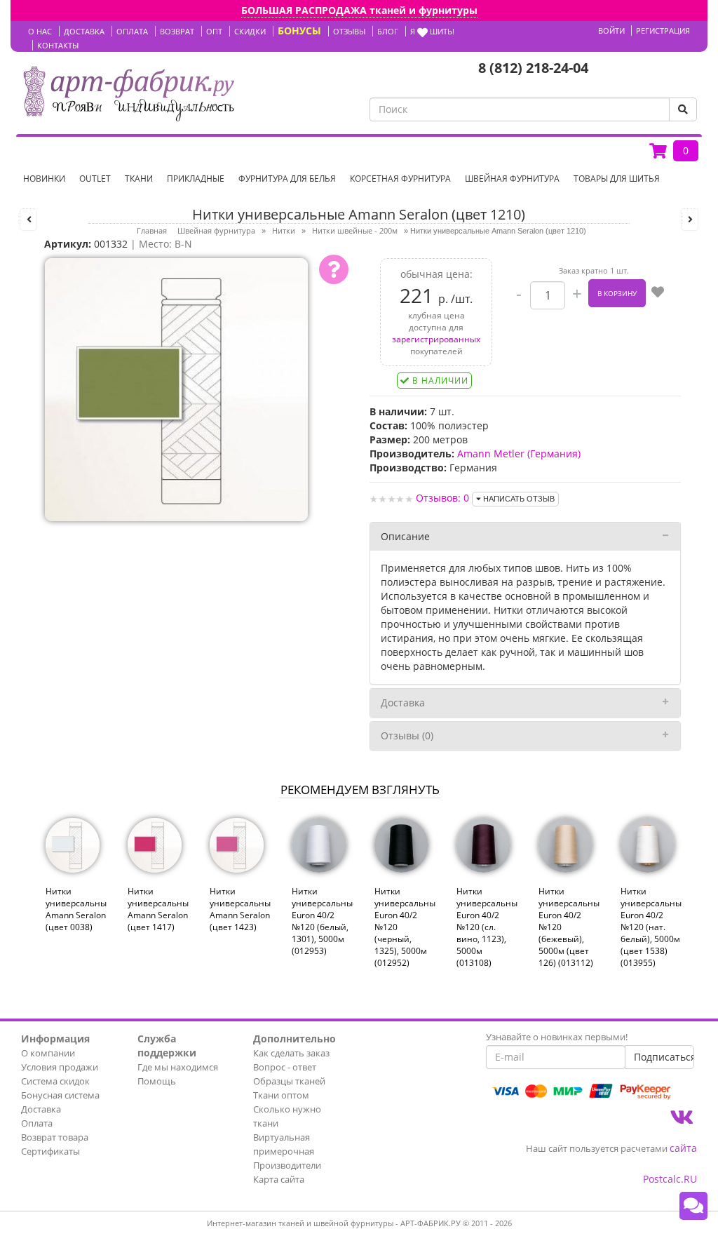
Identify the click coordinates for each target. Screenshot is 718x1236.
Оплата (37, 1123)
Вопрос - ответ (284, 1067)
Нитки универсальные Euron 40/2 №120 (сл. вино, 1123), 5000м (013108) (486, 927)
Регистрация (663, 30)
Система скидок (55, 1081)
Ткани (139, 178)
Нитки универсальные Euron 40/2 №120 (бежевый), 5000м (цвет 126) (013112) (569, 927)
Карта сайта (278, 1179)
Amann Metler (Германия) (519, 453)
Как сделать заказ (291, 1053)
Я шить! (432, 31)
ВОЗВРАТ (177, 31)
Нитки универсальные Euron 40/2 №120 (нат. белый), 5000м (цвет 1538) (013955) (651, 927)
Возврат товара (54, 1137)
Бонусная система (60, 1095)
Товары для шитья (617, 178)
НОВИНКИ (44, 178)
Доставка (403, 702)
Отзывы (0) (407, 735)
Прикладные (195, 178)
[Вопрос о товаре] (333, 269)
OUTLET (95, 178)
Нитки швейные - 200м (355, 230)
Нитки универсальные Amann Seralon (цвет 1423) (240, 909)
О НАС (40, 31)
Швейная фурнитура (512, 178)
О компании (48, 1053)
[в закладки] (658, 293)
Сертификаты (50, 1151)
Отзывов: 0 (442, 497)
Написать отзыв (518, 499)
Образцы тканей (289, 1081)
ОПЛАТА (132, 31)
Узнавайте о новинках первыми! (557, 1037)
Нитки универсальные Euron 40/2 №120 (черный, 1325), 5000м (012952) (404, 927)
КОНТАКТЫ (58, 45)
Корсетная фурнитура (400, 178)
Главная (152, 230)
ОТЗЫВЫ (349, 31)
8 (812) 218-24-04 (533, 67)
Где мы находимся (177, 1067)
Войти (611, 30)
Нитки (283, 230)
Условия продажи (59, 1067)
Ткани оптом (281, 1095)
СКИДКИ (250, 31)
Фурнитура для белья (287, 178)
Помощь (156, 1081)
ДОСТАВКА (84, 31)
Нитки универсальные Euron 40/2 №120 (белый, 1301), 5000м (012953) (322, 921)
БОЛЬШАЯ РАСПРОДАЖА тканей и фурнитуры (359, 10)
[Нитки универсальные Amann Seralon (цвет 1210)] (176, 388)
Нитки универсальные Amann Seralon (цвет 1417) (158, 909)
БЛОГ (387, 31)
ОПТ (214, 31)
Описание (405, 536)
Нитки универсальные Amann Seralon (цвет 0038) (76, 909)
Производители (287, 1165)
